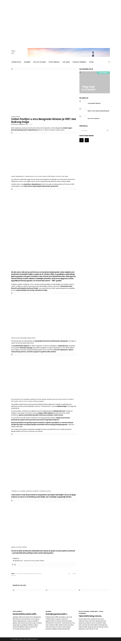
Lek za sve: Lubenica (93, 118)
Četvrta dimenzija (103, 72)
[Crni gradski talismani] (82, 103)
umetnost (13, 575)
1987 (16, 573)
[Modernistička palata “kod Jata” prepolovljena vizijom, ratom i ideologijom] (27, 599)
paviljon (35, 573)
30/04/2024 (14, 124)
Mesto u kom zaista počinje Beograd (98, 111)
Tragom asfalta (15, 116)
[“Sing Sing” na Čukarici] (94, 82)
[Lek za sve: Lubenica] (82, 118)
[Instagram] (15, 565)
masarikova (29, 573)
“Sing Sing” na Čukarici (88, 88)
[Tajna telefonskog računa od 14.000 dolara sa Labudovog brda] (93, 599)
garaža (19, 573)
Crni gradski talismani (94, 103)
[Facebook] (12, 565)
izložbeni (24, 573)
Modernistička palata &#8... (25, 614)
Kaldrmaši (48, 611)
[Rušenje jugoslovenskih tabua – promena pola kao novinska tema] (60, 599)
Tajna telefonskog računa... (90, 616)
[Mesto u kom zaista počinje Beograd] (82, 111)
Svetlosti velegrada (84, 611)
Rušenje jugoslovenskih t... (57, 614)
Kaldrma (22, 124)
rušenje (39, 573)
